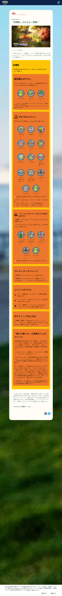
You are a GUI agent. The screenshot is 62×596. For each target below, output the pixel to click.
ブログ (21, 383)
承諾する (53, 593)
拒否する (44, 593)
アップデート (21, 15)
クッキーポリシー (16, 588)
